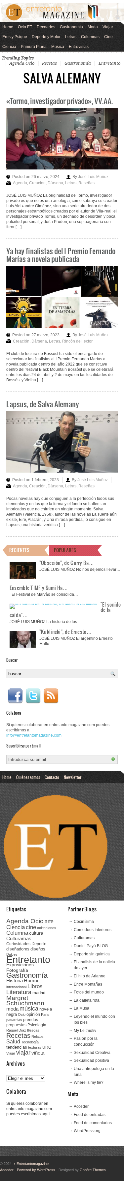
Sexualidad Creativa (92, 1052)
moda (12, 1009)
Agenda (20, 183)
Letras (70, 36)
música (29, 1008)
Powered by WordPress (36, 1170)
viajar (23, 1052)
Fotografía (17, 970)
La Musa (81, 1008)
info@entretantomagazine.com (34, 735)
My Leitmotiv (85, 1030)
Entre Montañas (88, 984)
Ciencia (9, 46)
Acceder (81, 1106)
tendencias (16, 1047)
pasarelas (14, 1020)
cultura (36, 933)
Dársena (55, 183)
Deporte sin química (92, 954)
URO (46, 1047)
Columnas (90, 36)
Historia (14, 980)
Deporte (38, 944)
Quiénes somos (28, 777)
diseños (37, 949)
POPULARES (65, 549)
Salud (13, 1041)
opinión (33, 1014)
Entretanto (109, 63)
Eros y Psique (14, 36)
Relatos (37, 1036)
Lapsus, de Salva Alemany (42, 403)
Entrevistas (79, 46)
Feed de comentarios (93, 1123)
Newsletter (72, 777)
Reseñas (86, 183)
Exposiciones (20, 964)
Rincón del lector (77, 341)
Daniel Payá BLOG (91, 946)
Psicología (36, 1025)
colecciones (46, 928)
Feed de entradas (89, 1114)
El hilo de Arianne (89, 976)
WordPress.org (87, 1130)
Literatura (18, 992)
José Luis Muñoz (93, 176)
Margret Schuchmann (25, 1000)
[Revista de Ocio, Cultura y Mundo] (62, 12)
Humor (31, 980)
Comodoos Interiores (92, 929)
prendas (30, 1019)
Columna (17, 933)
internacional (16, 987)
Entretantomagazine (31, 1164)
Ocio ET (25, 27)
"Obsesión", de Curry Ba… (66, 562)
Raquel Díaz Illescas (22, 1030)
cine (31, 927)
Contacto (52, 777)
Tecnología (30, 1042)
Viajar (108, 27)
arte (49, 921)
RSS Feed (51, 696)
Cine (108, 36)
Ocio (21, 1014)
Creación (37, 183)
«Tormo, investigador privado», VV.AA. (59, 100)
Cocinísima (84, 921)
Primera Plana (34, 46)
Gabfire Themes (93, 1170)
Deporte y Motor (46, 36)
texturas (34, 1047)
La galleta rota (87, 1000)
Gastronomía (71, 27)
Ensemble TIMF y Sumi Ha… (39, 587)
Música (57, 46)
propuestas (16, 1025)
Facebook (15, 696)
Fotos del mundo (89, 992)
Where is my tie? (88, 1082)
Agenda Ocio (21, 63)
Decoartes (46, 27)
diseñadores (17, 949)
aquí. (46, 1114)
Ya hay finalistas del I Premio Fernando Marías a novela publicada (60, 254)
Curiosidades (18, 944)
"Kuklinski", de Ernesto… (65, 631)
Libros (35, 986)
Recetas (49, 63)
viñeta (37, 1053)
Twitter (33, 696)
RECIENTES (19, 549)
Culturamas (18, 938)
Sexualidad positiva (91, 1060)
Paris (45, 1014)
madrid (38, 992)
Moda (93, 27)
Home (7, 27)
